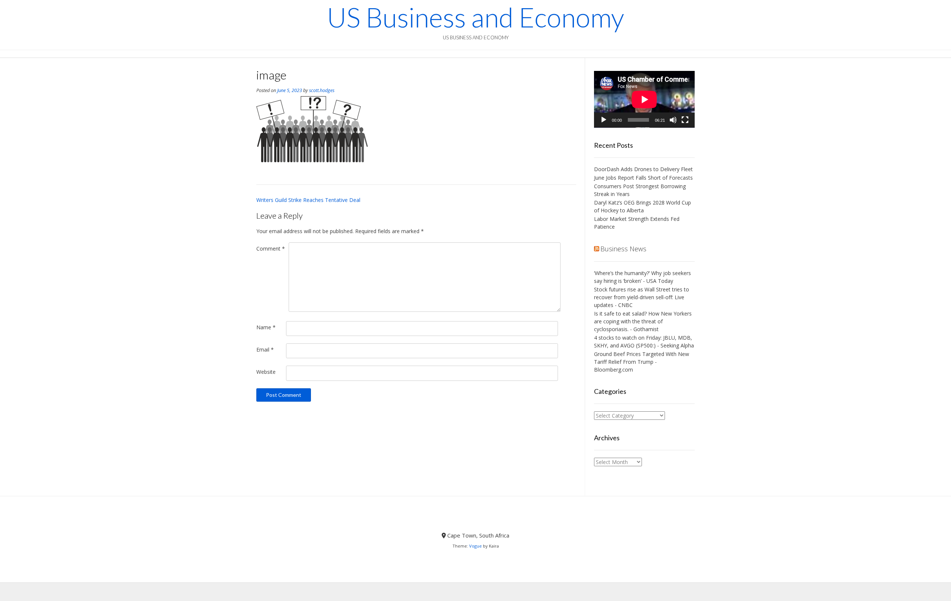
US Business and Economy (475, 17)
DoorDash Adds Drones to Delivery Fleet (644, 169)
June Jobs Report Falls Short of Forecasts (643, 177)
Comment (270, 248)
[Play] (603, 120)
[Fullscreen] (685, 120)
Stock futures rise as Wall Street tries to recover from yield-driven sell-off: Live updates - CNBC (641, 297)
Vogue (475, 546)
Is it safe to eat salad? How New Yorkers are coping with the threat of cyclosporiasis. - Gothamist (643, 321)
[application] (644, 99)
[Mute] (673, 120)
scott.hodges (321, 90)
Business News (623, 248)
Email (265, 349)
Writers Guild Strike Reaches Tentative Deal (308, 199)
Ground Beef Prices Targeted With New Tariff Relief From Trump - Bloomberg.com (641, 361)
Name (266, 327)
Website (266, 371)
